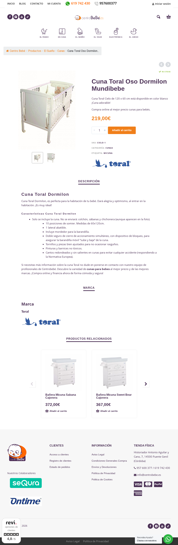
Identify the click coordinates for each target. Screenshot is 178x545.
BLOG (22, 3)
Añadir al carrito (122, 130)
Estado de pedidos (60, 467)
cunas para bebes (98, 269)
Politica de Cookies (102, 479)
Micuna (108, 153)
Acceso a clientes (59, 454)
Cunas (109, 148)
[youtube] (21, 16)
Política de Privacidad (103, 473)
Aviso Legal (98, 454)
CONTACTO (36, 3)
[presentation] (13, 109)
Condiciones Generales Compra (109, 460)
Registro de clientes (60, 460)
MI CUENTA (54, 3)
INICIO (11, 3)
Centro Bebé (17, 51)
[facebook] (10, 16)
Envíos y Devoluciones (104, 467)
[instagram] (15, 16)
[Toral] (112, 163)
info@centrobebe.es (149, 475)
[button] (158, 17)
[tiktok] (27, 16)
